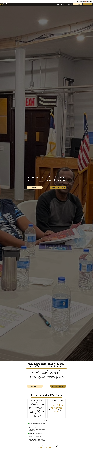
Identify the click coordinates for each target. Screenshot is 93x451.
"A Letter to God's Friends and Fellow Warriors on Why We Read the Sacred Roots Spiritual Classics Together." (56, 406)
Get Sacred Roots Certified (66, 4)
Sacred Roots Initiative (81, 1)
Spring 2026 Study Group (58, 386)
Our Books (56, 4)
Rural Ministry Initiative (89, 1)
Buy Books (77, 4)
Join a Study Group (87, 4)
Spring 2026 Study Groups (58, 187)
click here (56, 411)
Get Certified (34, 187)
